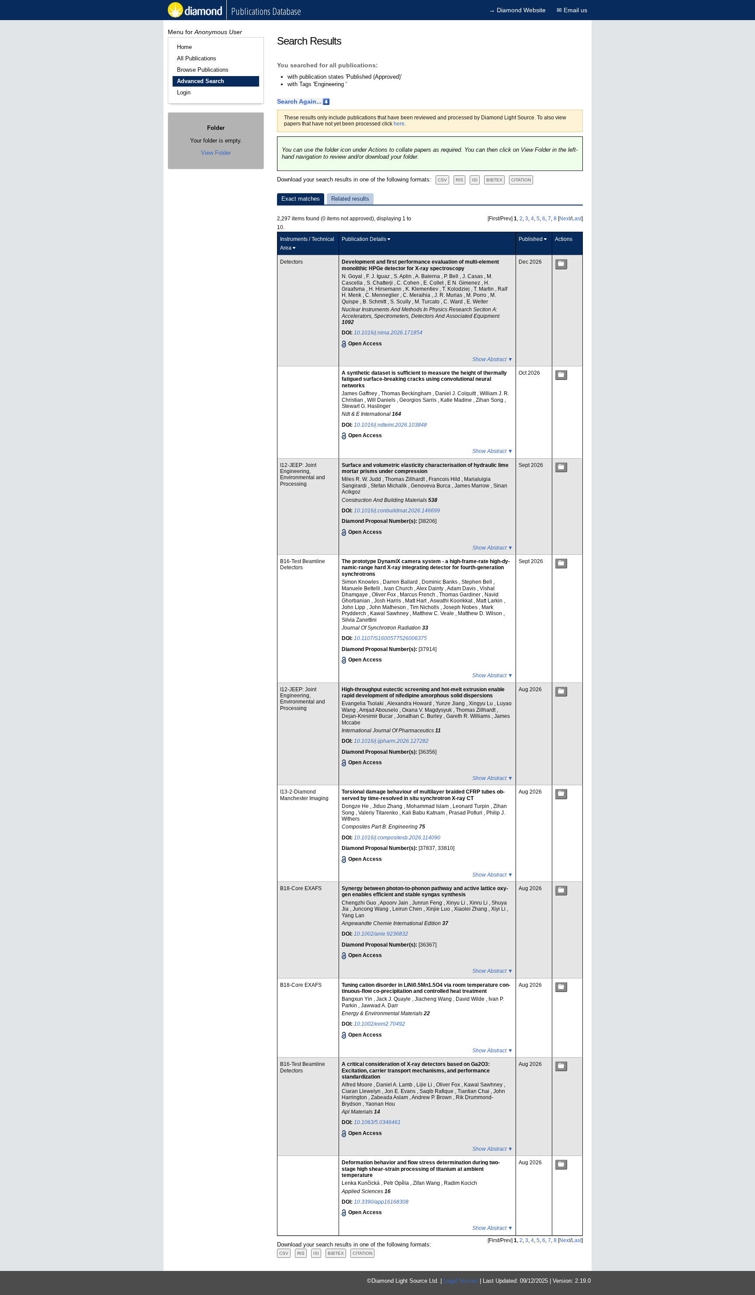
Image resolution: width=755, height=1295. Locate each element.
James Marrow (472, 486)
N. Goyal (353, 276)
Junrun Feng (427, 903)
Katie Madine (456, 400)
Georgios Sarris (418, 400)
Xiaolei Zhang (471, 909)
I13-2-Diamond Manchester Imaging (304, 795)
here (399, 123)
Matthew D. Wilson (480, 613)
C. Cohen (409, 283)
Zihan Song (490, 400)
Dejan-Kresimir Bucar (368, 716)
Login (183, 92)
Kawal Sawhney (390, 613)
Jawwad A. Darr (379, 1006)
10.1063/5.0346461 (377, 1122)
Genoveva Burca (431, 486)
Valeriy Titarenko (378, 813)
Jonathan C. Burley (420, 716)
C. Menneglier (382, 295)
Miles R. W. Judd (362, 479)
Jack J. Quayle (394, 999)
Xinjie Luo (438, 909)
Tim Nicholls (425, 607)
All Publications (196, 58)
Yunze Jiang (451, 703)
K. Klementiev (422, 289)
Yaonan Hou (380, 1104)
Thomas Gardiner (460, 595)
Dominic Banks (440, 582)
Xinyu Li (456, 903)
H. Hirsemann (386, 289)
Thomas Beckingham (407, 393)
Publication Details (364, 239)
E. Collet (434, 283)
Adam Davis (462, 588)
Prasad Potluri (466, 813)
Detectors (291, 262)
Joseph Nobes (461, 607)
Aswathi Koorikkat (452, 601)
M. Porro (477, 295)
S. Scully (401, 302)
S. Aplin (403, 276)
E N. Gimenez (464, 283)
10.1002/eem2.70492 (379, 1024)
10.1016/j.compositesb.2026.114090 (397, 838)
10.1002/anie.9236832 (381, 934)
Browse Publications (203, 69)
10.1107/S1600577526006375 (390, 638)
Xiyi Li (499, 909)
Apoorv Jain (394, 903)
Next (564, 219)
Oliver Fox (384, 595)
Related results (350, 198)
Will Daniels (382, 400)
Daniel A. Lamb (395, 1085)
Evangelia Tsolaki (363, 703)
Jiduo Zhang (388, 806)
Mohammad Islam (428, 806)
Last (576, 219)
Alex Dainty (430, 588)
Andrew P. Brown (432, 1097)
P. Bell (452, 276)
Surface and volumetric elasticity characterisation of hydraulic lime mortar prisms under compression (425, 468)
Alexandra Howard (410, 703)
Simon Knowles (361, 582)
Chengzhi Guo (360, 903)
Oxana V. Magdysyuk (427, 710)
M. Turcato (428, 302)
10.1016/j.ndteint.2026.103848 (390, 425)
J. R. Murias (449, 295)
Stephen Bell (477, 582)
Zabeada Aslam (390, 1097)
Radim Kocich (460, 1183)
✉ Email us (572, 10)
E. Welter (477, 302)
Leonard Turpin (472, 806)
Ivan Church (399, 588)
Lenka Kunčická (361, 1183)
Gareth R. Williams (469, 716)
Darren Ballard (401, 582)
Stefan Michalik (389, 486)
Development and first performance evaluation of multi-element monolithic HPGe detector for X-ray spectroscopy (420, 265)
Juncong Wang (371, 909)
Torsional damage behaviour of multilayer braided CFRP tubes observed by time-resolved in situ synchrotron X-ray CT (423, 795)
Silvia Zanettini (359, 620)
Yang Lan (353, 915)
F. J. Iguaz (378, 276)
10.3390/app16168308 (381, 1202)
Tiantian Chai (474, 1091)
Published (531, 239)
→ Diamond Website (517, 10)
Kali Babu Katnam (424, 813)
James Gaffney (360, 393)
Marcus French (418, 595)
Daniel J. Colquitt (456, 393)
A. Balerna (428, 276)
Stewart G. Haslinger (366, 406)
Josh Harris (388, 601)
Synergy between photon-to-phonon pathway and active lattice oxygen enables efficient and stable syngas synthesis (425, 891)
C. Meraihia (417, 295)
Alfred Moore (358, 1085)
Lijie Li (424, 1085)
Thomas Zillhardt (405, 479)
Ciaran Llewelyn (362, 1091)
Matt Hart (416, 601)
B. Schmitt (375, 302)
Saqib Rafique (437, 1091)
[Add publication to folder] (561, 264)
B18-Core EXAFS (301, 888)
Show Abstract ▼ (492, 359)
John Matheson (388, 607)
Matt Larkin (490, 601)
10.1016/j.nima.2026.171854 (388, 333)
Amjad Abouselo (379, 710)
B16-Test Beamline (302, 561)
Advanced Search (200, 81)
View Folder (216, 153)
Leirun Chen (407, 909)
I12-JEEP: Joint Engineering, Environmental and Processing (302, 474)
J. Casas (473, 276)
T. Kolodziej (456, 289)
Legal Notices (460, 1281)
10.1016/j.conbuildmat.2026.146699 (397, 511)
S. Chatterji (380, 283)
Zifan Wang (427, 1183)
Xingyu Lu (481, 703)
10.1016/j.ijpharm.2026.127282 (391, 741)
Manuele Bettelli (361, 588)
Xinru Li (479, 903)
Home (184, 47)
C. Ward (453, 302)
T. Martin (484, 289)
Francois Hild (445, 479)
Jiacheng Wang (434, 999)
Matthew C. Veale (433, 613)
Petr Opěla (397, 1183)
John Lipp (354, 607)
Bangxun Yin (358, 999)
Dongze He (356, 806)
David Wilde (471, 999)
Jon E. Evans (400, 1091)
